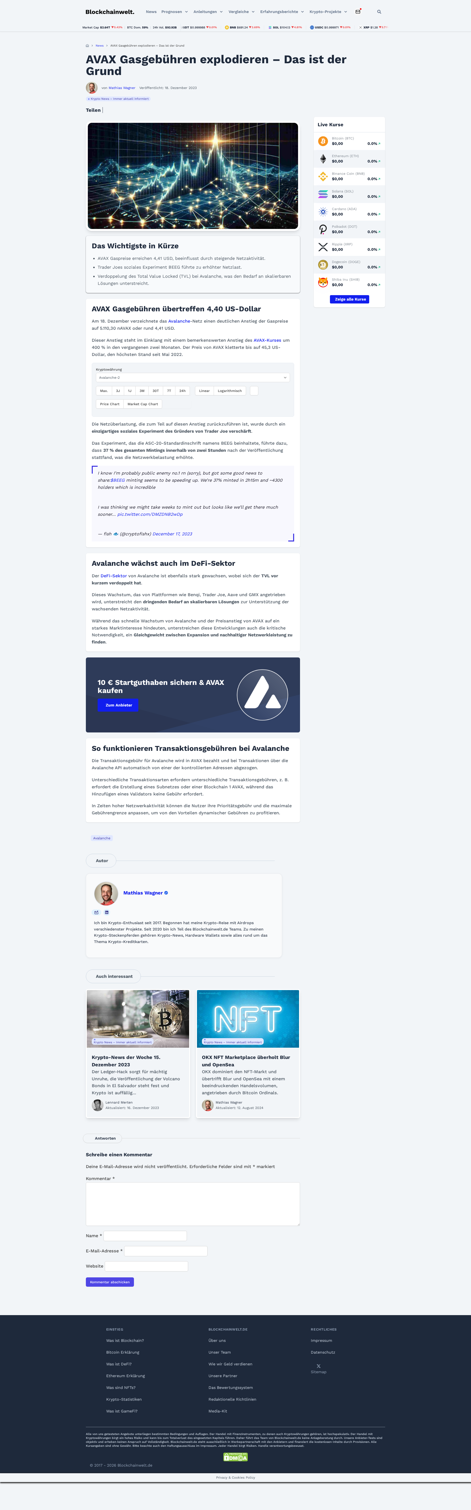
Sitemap (319, 1372)
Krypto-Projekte (325, 11)
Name (94, 1235)
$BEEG (117, 480)
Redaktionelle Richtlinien (232, 1399)
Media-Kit (218, 1411)
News (151, 11)
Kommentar (100, 1178)
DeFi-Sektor (114, 575)
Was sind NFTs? (121, 1387)
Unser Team (220, 1352)
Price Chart (109, 404)
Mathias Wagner (143, 893)
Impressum (321, 1340)
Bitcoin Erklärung (122, 1352)
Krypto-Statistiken (124, 1399)
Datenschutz (323, 1352)
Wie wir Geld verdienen (230, 1364)
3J (118, 391)
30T (156, 391)
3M (142, 391)
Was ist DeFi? (119, 1364)
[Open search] (379, 12)
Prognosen (171, 11)
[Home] (87, 45)
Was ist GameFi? (122, 1411)
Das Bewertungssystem (231, 1387)
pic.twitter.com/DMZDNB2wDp (150, 514)
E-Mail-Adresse (104, 1250)
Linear (204, 391)
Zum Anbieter (119, 705)
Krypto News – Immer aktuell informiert (120, 99)
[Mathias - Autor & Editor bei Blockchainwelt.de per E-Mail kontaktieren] (96, 912)
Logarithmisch (230, 391)
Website (94, 1266)
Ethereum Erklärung (125, 1375)
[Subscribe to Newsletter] (358, 12)
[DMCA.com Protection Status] (235, 1457)
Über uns (217, 1340)
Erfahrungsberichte (279, 11)
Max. (104, 391)
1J (129, 391)
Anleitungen (205, 11)
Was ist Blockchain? (125, 1340)
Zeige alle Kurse (350, 299)
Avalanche (179, 321)
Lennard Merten (119, 1102)
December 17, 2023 (172, 533)
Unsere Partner (223, 1375)
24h (182, 391)
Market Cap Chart (143, 404)
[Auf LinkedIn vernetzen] (106, 912)
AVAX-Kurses (267, 340)
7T (169, 391)
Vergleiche (239, 11)
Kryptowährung (109, 369)
